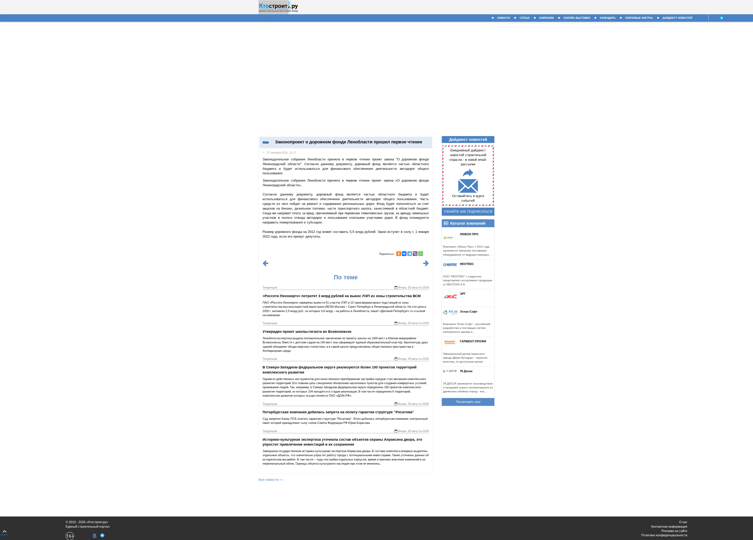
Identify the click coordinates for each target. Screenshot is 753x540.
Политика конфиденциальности (664, 535)
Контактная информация (669, 526)
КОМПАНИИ (546, 17)
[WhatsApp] (420, 253)
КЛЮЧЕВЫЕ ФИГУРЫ (639, 17)
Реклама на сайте (674, 531)
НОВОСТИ (503, 17)
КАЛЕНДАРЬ (608, 17)
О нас (683, 522)
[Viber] (415, 253)
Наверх (4, 535)
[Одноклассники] (398, 253)
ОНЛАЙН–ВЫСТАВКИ (577, 17)
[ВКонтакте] (404, 253)
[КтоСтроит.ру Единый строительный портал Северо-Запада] (278, 11)
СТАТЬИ (524, 17)
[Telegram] (409, 253)
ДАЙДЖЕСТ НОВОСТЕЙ (677, 17)
